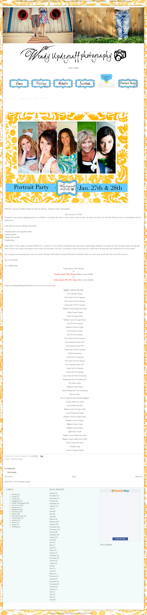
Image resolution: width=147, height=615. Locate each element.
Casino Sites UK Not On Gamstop (75, 376)
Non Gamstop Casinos (75, 294)
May (51, 514)
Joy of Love (16, 505)
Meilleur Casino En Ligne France (74, 320)
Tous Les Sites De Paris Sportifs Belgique (74, 398)
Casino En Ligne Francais (75, 450)
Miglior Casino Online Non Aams (74, 435)
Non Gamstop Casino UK (75, 346)
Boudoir (14, 494)
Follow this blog (120, 539)
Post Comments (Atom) (22, 482)
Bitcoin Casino (75, 394)
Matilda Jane (16, 510)
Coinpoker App (74, 446)
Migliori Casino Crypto (75, 424)
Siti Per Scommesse (75, 353)
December (53, 496)
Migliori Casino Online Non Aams (75, 309)
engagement (16, 501)
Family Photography (19, 503)
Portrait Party (17, 459)
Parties (14, 514)
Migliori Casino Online (75, 428)
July (51, 509)
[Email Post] (41, 456)
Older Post (138, 477)
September (53, 503)
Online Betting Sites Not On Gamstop (75, 391)
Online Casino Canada (74, 312)
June (51, 511)
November (53, 498)
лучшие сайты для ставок (75, 402)
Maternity (15, 507)
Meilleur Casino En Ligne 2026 (74, 409)
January (52, 493)
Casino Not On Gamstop (74, 357)
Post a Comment (11, 472)
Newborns (15, 512)
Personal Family (17, 516)
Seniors (14, 522)
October (52, 501)
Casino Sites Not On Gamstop (74, 305)
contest (14, 497)
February (53, 522)
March (52, 519)
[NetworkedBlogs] (120, 492)
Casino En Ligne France (75, 316)
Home (74, 477)
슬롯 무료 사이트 (74, 432)
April (51, 517)
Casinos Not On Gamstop (75, 372)
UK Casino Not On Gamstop (75, 361)
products (15, 520)
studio (14, 525)
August (52, 506)
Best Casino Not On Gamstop (75, 297)
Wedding (15, 527)
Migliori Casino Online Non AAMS (74, 439)
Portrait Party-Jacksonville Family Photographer (56, 107)
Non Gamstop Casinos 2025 (74, 342)
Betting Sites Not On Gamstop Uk (74, 379)
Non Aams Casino (74, 383)
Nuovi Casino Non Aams (74, 443)
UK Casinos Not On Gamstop (74, 301)
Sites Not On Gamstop (75, 323)
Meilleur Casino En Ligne (75, 327)
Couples (14, 499)
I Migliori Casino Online (74, 387)
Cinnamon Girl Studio (84, 613)
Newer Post (9, 477)
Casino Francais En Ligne (75, 413)
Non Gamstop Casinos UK (74, 365)
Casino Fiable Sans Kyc (75, 405)
